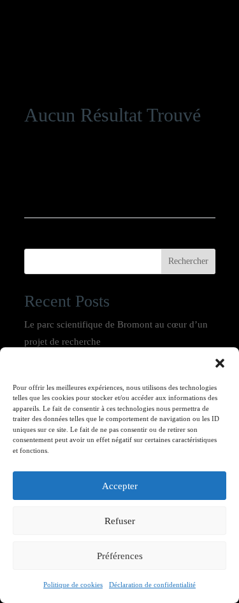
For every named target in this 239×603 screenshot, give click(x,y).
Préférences (120, 556)
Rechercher (188, 261)
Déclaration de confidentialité (152, 584)
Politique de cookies (73, 584)
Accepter (120, 486)
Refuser (120, 521)
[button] (220, 363)
